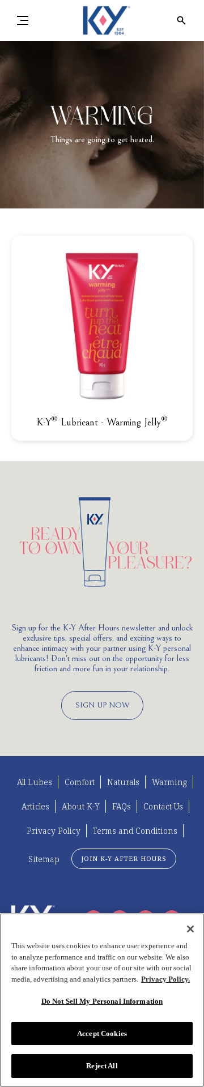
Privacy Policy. (165, 979)
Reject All (101, 1066)
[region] (102, 1000)
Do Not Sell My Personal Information (102, 1001)
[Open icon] (181, 20)
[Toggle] (22, 20)
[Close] (190, 929)
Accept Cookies (102, 1033)
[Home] (102, 21)
